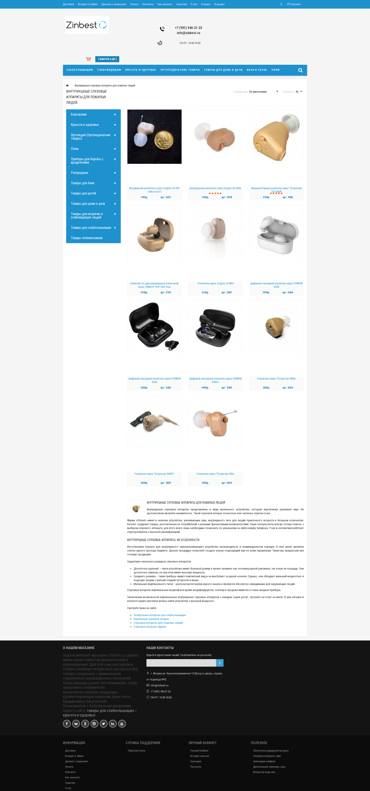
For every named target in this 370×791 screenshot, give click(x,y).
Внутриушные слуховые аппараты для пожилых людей (105, 85)
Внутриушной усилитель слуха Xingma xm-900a (215, 188)
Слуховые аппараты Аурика (150, 626)
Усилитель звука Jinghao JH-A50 (215, 283)
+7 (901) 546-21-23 (188, 28)
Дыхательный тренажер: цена (269, 766)
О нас (194, 4)
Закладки (195, 761)
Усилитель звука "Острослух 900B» (276, 378)
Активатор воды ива (264, 772)
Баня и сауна (257, 69)
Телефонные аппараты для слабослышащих (160, 615)
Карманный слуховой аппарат (151, 619)
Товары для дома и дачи (223, 69)
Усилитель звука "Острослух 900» (215, 473)
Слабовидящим (109, 69)
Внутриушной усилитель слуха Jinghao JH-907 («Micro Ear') (154, 190)
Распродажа (79, 173)
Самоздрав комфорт (264, 761)
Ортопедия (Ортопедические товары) (90, 136)
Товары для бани (82, 183)
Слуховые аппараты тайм (267, 756)
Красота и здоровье (140, 69)
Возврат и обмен (88, 4)
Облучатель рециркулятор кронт (271, 750)
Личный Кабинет (199, 750)
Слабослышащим (79, 69)
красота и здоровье (79, 715)
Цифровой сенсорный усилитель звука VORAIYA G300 (277, 285)
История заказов (199, 756)
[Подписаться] (220, 663)
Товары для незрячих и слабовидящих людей (87, 215)
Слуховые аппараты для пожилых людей (158, 622)
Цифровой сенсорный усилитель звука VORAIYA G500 (154, 380)
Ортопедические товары (180, 69)
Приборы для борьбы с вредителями (87, 160)
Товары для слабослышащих (91, 228)
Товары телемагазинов (87, 238)
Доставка (68, 4)
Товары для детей (83, 193)
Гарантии (181, 4)
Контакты (148, 4)
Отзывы (205, 4)
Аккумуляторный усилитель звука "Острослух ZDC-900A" (276, 190)
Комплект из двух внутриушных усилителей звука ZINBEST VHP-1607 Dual (154, 285)
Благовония (79, 114)
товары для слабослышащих (110, 710)
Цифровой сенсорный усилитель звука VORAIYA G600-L (215, 380)
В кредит (219, 4)
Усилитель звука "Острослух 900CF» (154, 473)
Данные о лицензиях (113, 4)
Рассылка (195, 766)
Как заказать (164, 4)
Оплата (134, 4)
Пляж (276, 69)
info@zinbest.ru (188, 33)
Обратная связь (136, 750)
